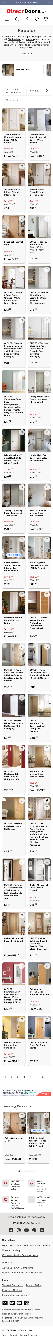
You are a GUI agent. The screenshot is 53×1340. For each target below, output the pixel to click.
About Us (7, 1267)
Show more (26, 53)
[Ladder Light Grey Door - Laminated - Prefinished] (39, 440)
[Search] (17, 19)
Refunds (14, 1335)
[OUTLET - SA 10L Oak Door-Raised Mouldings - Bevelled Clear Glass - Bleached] (39, 923)
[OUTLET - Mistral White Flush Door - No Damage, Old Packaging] (13, 705)
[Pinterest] (34, 1230)
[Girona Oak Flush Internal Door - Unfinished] (13, 1027)
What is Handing (11, 1250)
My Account (8, 1245)
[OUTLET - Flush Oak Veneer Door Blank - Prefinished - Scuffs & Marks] (39, 654)
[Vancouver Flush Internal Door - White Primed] (39, 495)
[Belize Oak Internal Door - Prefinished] (13, 923)
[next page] (48, 1077)
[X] (41, 1230)
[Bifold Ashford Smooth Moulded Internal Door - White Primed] (13, 547)
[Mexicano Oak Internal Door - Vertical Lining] (39, 756)
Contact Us (27, 1267)
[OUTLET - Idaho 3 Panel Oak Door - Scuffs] (39, 1027)
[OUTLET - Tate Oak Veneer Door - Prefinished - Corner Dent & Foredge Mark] (39, 602)
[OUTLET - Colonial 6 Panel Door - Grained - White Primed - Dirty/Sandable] (39, 277)
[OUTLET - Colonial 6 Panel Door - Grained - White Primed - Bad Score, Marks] (13, 277)
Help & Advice (32, 1245)
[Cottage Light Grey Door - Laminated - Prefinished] (39, 381)
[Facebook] (11, 1230)
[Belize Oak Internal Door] (13, 226)
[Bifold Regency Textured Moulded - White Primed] (39, 547)
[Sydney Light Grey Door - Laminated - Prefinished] (13, 495)
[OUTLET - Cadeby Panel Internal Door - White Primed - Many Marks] (39, 226)
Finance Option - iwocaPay (17, 1295)
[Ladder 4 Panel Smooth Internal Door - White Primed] (39, 119)
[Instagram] (18, 1230)
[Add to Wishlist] (22, 111)
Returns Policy (34, 1272)
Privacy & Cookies (12, 1290)
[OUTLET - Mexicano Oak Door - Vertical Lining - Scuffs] (13, 756)
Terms (5, 1335)
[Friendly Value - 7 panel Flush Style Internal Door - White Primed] (13, 440)
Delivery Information (13, 1272)
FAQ (16, 1267)
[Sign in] (27, 19)
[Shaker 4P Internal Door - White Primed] (39, 869)
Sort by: (13, 91)
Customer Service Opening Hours (20, 1255)
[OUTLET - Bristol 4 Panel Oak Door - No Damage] (13, 808)
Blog (19, 1245)
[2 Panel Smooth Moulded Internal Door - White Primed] (13, 119)
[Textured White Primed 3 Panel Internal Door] (13, 174)
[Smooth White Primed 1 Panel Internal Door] (39, 174)
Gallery (46, 1245)
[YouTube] (26, 1230)
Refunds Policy (34, 1285)
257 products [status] (11, 100)
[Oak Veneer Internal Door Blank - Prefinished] (39, 973)
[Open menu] (7, 19)
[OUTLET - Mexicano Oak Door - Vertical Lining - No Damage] (39, 705)
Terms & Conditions (12, 1285)
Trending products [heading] (17, 1106)
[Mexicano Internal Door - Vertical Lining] (13, 602)
